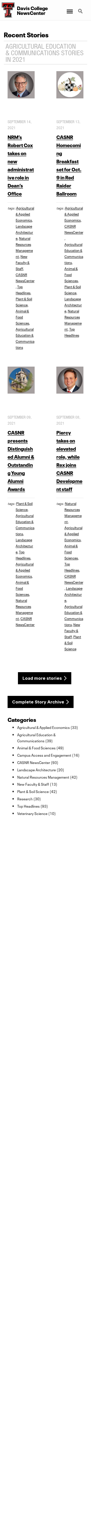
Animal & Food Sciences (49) (40, 747)
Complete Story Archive (38, 701)
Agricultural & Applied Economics (25, 213)
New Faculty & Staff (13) (37, 784)
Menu (69, 8)
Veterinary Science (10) (36, 813)
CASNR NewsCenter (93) (37, 762)
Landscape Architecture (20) (40, 769)
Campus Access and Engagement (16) (48, 755)
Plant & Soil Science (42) (37, 791)
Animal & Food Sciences (22, 316)
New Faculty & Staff (23, 262)
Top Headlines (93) (32, 806)
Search (80, 8)
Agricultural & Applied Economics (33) (47, 727)
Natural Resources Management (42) (47, 777)
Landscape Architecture (24, 231)
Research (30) (29, 798)
